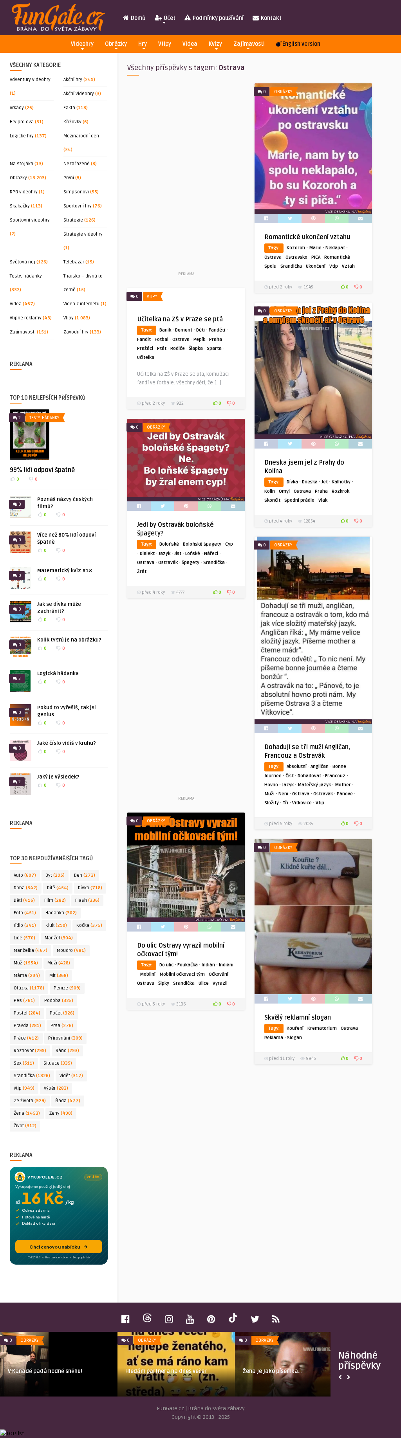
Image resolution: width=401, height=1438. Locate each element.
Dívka (90, 888)
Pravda (27, 1026)
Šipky (163, 983)
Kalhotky (341, 482)
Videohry (82, 44)
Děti (24, 900)
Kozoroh (296, 248)
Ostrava (273, 257)
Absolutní (297, 766)
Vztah (348, 266)
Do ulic (166, 965)
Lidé (24, 938)
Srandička (32, 1076)
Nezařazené (76, 164)
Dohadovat (309, 776)
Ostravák (168, 563)
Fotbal (161, 339)
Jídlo (25, 925)
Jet (325, 482)
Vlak (322, 500)
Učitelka (145, 357)
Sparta (214, 348)
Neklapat (335, 248)
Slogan (294, 1038)
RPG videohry (24, 192)
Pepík (199, 339)
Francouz (335, 776)
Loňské (192, 554)
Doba (26, 888)
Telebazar (73, 262)
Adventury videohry (30, 80)
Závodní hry (76, 332)
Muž (26, 963)
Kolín (269, 491)
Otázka (29, 988)
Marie (315, 248)
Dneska (310, 482)
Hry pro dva (22, 122)
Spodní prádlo (299, 500)
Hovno (271, 785)
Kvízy (215, 44)
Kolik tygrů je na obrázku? (69, 640)
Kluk (56, 925)
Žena (27, 1113)
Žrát (141, 572)
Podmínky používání (217, 18)
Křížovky (72, 122)
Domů (138, 18)
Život (25, 1126)
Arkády (17, 108)
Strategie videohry (83, 234)
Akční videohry (78, 94)
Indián (208, 965)
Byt (55, 875)
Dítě (58, 888)
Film (55, 900)
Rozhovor (30, 1051)
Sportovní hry (77, 206)
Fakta (69, 108)
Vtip (24, 1088)
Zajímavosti (249, 44)
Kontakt (271, 18)
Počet (62, 1013)
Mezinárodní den (81, 136)
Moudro (71, 950)
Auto (25, 875)
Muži (58, 963)
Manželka (30, 950)
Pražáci (145, 348)
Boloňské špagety (202, 544)
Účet (169, 18)
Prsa (62, 1026)
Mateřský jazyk (314, 785)
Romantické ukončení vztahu (307, 237)
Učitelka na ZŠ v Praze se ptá (180, 319)
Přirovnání (65, 1038)
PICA (315, 257)
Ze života (30, 1101)
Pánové (345, 794)
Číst (289, 776)
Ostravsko (296, 257)
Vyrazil (220, 983)
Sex (24, 1063)
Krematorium (322, 1028)
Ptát (161, 348)
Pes (24, 1001)
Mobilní (147, 974)
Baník (165, 330)
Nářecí (211, 554)
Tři (285, 803)
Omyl (284, 491)
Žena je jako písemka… (272, 1371)
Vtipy (164, 44)
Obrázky (116, 44)
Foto (25, 913)
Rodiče (177, 348)
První (68, 178)
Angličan (320, 766)
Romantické (337, 257)
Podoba (58, 1001)
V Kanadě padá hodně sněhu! (45, 1371)
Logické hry (22, 136)
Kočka (89, 925)
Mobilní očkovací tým (182, 974)
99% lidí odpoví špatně (42, 470)
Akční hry (72, 80)
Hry (142, 44)
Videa (189, 44)
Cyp (229, 544)
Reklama (273, 1038)
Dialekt (147, 554)
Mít (58, 975)
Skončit (272, 500)
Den (84, 875)
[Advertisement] (186, 176)
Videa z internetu (81, 304)
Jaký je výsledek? (58, 777)
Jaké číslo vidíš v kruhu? (66, 743)
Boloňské (169, 544)
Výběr (56, 1088)
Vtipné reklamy (26, 318)
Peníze (67, 988)
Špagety (190, 563)
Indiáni (226, 965)
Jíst (177, 554)
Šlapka (196, 348)
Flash (87, 900)
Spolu (270, 266)
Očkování (218, 974)
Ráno (67, 1051)
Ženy (60, 1113)
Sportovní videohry (30, 220)
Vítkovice (302, 803)
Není (283, 794)
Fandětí (217, 330)
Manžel (59, 938)
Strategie (73, 220)
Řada (67, 1101)
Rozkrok (340, 491)
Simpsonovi (76, 192)
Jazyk (164, 554)
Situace (57, 1063)
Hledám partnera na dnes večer (166, 1371)
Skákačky (20, 206)
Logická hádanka (58, 673)
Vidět (71, 1076)
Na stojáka (21, 164)
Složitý (271, 803)
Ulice (204, 983)
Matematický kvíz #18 (64, 571)
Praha (215, 339)
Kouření (295, 1028)
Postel (27, 1013)
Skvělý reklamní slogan (297, 1018)
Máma (27, 975)
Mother (343, 785)
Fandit (144, 339)
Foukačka (187, 965)
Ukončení (315, 266)
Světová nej (22, 262)
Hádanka (61, 913)
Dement (183, 330)
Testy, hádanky (26, 276)
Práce (26, 1038)
